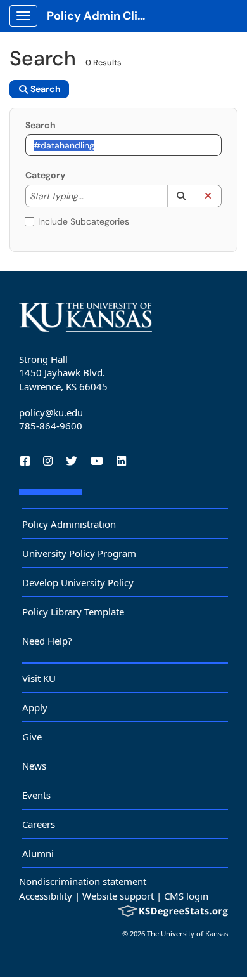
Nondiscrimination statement (82, 881)
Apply (35, 707)
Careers (38, 824)
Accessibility (45, 895)
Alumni (38, 853)
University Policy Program (79, 553)
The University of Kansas (187, 933)
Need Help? (47, 640)
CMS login (186, 895)
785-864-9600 (50, 425)
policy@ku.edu (51, 412)
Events (36, 795)
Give (32, 736)
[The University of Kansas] (85, 317)
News (34, 765)
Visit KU (39, 678)
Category (45, 175)
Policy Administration (69, 524)
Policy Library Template (73, 611)
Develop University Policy (78, 582)
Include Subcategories (83, 221)
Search (40, 125)
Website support (118, 895)
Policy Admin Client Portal (102, 15)
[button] (180, 196)
